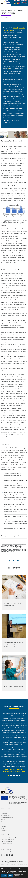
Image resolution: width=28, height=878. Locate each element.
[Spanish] (17, 3)
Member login (4, 813)
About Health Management (7, 817)
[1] (8, 69)
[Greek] (14, 2)
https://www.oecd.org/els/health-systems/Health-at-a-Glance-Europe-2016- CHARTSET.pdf (13, 544)
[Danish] (18, 0)
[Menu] (26, 4)
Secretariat (3, 826)
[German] (26, 0)
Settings (17, 875)
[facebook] (2, 855)
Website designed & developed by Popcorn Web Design (14, 864)
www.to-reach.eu (9, 552)
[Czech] (17, 0)
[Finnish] (24, 0)
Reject (10, 875)
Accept (4, 875)
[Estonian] (22, 0)
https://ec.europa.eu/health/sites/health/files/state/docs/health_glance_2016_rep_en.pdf (15, 516)
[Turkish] (18, 3)
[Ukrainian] (20, 3)
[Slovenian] (16, 3)
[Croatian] (16, 0)
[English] (21, 0)
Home (2, 811)
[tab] (8, 775)
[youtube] (12, 855)
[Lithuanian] (20, 2)
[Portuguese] (26, 2)
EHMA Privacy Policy (5, 830)
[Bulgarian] (14, 0)
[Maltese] (22, 2)
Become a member (5, 815)
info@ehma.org (7, 851)
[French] (25, 0)
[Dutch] (20, 0)
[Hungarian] (16, 2)
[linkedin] (4, 855)
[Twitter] (7, 855)
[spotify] (9, 855)
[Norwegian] (24, 2)
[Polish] (25, 2)
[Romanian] (14, 3)
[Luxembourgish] (21, 2)
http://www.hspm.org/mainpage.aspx (14, 528)
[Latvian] (18, 2)
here (7, 437)
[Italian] (17, 2)
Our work (3, 819)
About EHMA (4, 824)
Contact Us (3, 828)
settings (16, 872)
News (2, 822)
